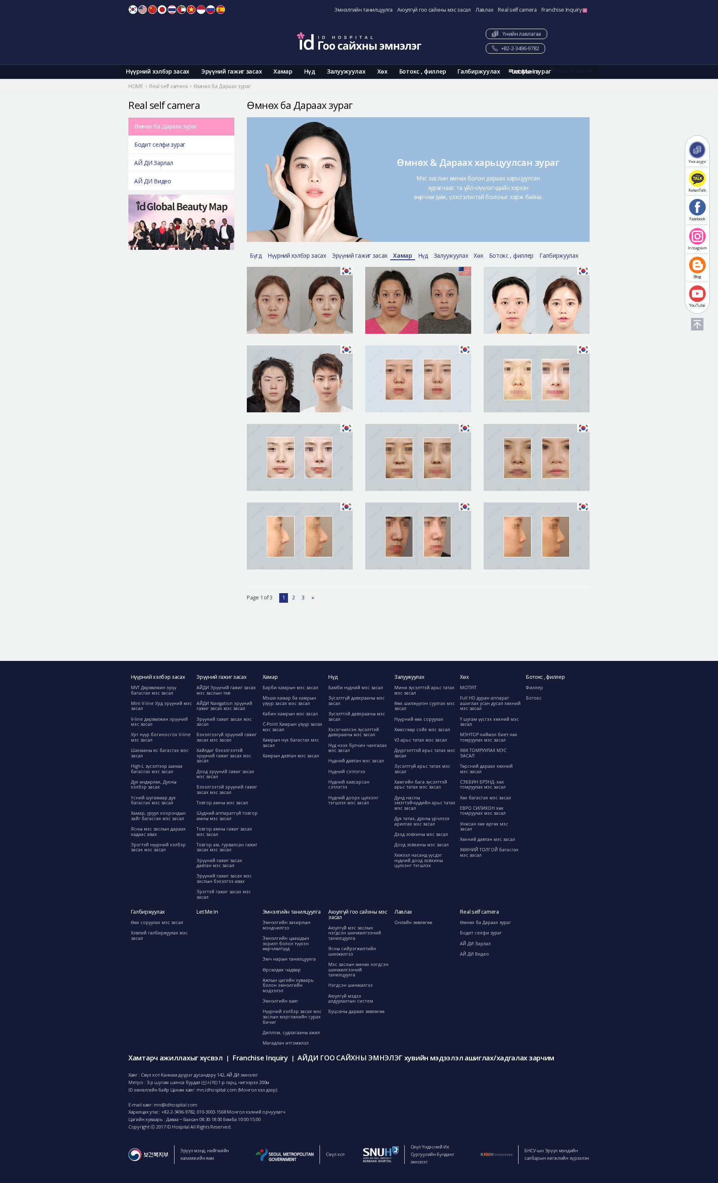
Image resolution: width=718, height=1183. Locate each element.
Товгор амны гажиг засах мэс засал (224, 831)
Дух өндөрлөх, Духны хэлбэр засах (154, 784)
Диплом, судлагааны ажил (291, 1032)
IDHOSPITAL (359, 41)
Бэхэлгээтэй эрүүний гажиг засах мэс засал (227, 789)
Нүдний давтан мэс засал (356, 761)
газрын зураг (573, 70)
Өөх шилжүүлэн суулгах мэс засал (424, 706)
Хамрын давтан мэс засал (291, 756)
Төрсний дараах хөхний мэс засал (486, 768)
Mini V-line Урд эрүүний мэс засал (161, 706)
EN (142, 9)
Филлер (534, 687)
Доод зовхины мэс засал (421, 845)
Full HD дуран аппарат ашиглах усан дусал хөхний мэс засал (490, 703)
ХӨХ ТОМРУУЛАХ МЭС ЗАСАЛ (483, 753)
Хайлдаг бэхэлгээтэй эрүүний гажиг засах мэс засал (224, 755)
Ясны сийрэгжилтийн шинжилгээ (352, 951)
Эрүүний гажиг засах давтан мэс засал (219, 863)
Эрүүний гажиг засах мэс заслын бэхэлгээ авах (224, 878)
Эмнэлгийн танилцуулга (363, 9)
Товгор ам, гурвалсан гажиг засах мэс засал (227, 847)
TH (172, 9)
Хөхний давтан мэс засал (487, 839)
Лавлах (484, 9)
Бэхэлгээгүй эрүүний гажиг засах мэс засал (227, 737)
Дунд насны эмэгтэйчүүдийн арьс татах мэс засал (424, 803)
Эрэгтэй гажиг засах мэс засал (224, 894)
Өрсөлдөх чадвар (282, 970)
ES (220, 9)
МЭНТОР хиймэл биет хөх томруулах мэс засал (488, 737)
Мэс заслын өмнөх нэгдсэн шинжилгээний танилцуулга (358, 969)
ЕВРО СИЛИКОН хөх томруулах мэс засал (483, 810)
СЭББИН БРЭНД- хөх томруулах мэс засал (483, 784)
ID (201, 9)
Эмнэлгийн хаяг (280, 1001)
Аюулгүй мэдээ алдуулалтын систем (350, 998)
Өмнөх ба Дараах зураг (165, 126)
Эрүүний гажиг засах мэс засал (224, 721)
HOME (135, 86)
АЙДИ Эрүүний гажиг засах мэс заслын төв (226, 690)
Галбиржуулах (478, 71)
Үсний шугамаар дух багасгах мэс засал (153, 800)
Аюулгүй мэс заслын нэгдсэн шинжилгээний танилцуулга (354, 933)
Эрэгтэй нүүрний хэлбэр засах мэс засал (158, 847)
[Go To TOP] (697, 324)
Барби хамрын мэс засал (290, 687)
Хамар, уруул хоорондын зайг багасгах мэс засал (158, 815)
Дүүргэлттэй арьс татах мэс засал (424, 753)
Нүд (309, 71)
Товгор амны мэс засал (222, 803)
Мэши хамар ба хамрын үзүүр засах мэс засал (289, 700)
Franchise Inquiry (562, 9)
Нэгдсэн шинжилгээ (350, 985)
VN (191, 9)
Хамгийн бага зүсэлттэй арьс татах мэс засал (420, 784)
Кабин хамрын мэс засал (290, 714)
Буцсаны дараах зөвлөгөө (356, 1011)
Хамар (283, 71)
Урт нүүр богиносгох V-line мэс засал (161, 737)
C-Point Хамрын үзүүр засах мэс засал (292, 726)
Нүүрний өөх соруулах (418, 719)
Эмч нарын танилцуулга (289, 959)
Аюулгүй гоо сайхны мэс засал (434, 9)
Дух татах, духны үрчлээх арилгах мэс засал (422, 821)
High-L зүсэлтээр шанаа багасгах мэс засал (156, 768)
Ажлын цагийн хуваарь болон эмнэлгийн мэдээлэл (288, 985)
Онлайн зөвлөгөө (413, 922)
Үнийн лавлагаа (520, 33)
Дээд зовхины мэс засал (421, 834)
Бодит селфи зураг (159, 144)
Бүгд (256, 255)
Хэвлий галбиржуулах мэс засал (159, 935)
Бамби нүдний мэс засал (355, 687)
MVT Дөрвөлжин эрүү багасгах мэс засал (153, 690)
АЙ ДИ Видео (152, 181)
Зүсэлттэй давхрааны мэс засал (356, 716)
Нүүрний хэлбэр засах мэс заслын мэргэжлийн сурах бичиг (292, 1016)
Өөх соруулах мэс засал (157, 922)
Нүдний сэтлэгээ (346, 771)
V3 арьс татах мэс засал (420, 740)
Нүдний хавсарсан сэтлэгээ (348, 784)
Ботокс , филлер (422, 71)
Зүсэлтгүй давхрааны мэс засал (356, 700)
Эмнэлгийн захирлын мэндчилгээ (286, 925)
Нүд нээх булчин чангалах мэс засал (357, 748)
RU (210, 9)
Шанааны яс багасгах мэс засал (160, 753)
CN (152, 9)
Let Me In (207, 911)
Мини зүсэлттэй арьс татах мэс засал (424, 690)
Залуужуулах (346, 71)
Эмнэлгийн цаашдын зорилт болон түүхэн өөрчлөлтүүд (286, 943)
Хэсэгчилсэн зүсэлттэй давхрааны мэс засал (353, 732)
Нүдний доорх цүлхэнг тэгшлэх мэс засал (353, 800)
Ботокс (534, 698)
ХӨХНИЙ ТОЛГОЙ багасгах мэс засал (489, 852)
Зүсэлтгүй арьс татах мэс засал (422, 768)
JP (162, 9)
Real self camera (517, 9)
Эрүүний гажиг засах (231, 71)
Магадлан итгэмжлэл (286, 1043)
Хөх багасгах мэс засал (485, 798)
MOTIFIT (468, 687)
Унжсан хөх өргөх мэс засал (484, 826)
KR (133, 9)
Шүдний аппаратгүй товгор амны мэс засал (227, 815)
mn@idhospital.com (175, 1105)
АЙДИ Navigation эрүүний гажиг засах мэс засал (224, 706)
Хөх (382, 71)
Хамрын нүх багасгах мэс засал (291, 742)
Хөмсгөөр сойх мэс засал (422, 729)
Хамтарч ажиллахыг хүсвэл (175, 1057)
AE (181, 9)
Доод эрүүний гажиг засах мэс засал (225, 774)
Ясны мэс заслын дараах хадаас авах (158, 831)
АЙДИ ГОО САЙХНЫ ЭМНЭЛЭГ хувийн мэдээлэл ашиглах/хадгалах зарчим (426, 1057)
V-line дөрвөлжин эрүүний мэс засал (159, 721)
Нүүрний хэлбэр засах (157, 71)
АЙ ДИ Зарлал (153, 163)
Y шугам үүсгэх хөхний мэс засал (489, 721)
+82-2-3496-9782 (519, 48)
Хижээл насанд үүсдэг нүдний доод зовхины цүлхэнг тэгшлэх (418, 860)
